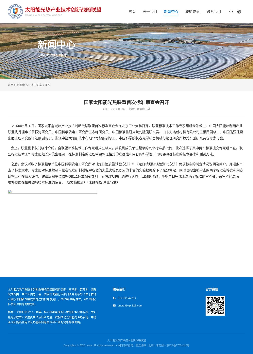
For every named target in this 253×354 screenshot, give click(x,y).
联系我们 (214, 12)
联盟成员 (192, 12)
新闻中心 (171, 12)
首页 (132, 12)
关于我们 (150, 12)
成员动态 (36, 85)
